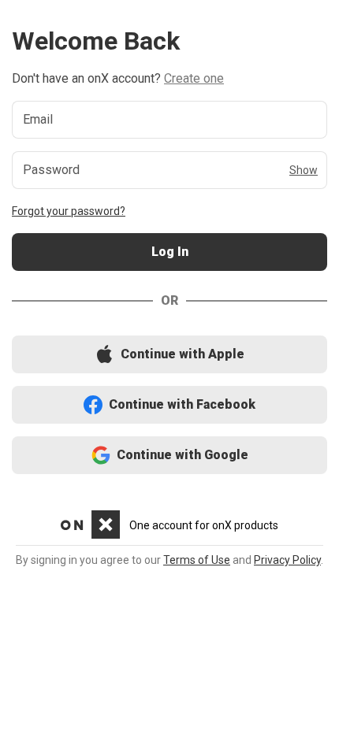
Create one (194, 78)
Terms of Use (196, 560)
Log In (169, 252)
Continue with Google (169, 456)
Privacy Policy (287, 560)
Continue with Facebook (170, 405)
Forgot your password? (68, 211)
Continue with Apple (169, 355)
